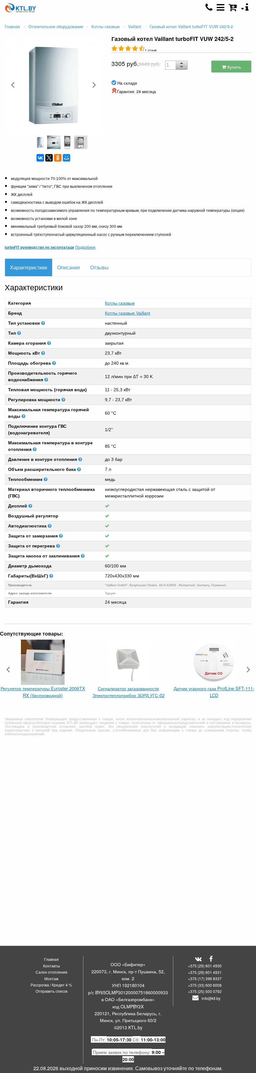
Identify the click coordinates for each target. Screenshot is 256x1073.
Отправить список (51, 991)
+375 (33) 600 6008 (205, 985)
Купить (233, 66)
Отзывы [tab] (99, 267)
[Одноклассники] (58, 158)
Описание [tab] (68, 267)
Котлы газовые (120, 303)
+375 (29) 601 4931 (205, 972)
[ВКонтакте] (40, 158)
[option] (53, 84)
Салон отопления (51, 972)
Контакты (51, 965)
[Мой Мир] (66, 158)
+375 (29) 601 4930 (205, 965)
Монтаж (51, 978)
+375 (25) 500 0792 (205, 991)
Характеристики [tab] (28, 267)
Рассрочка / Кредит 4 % (51, 984)
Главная (51, 959)
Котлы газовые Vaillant (127, 313)
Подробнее (85, 247)
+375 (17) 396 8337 (205, 978)
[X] (49, 158)
